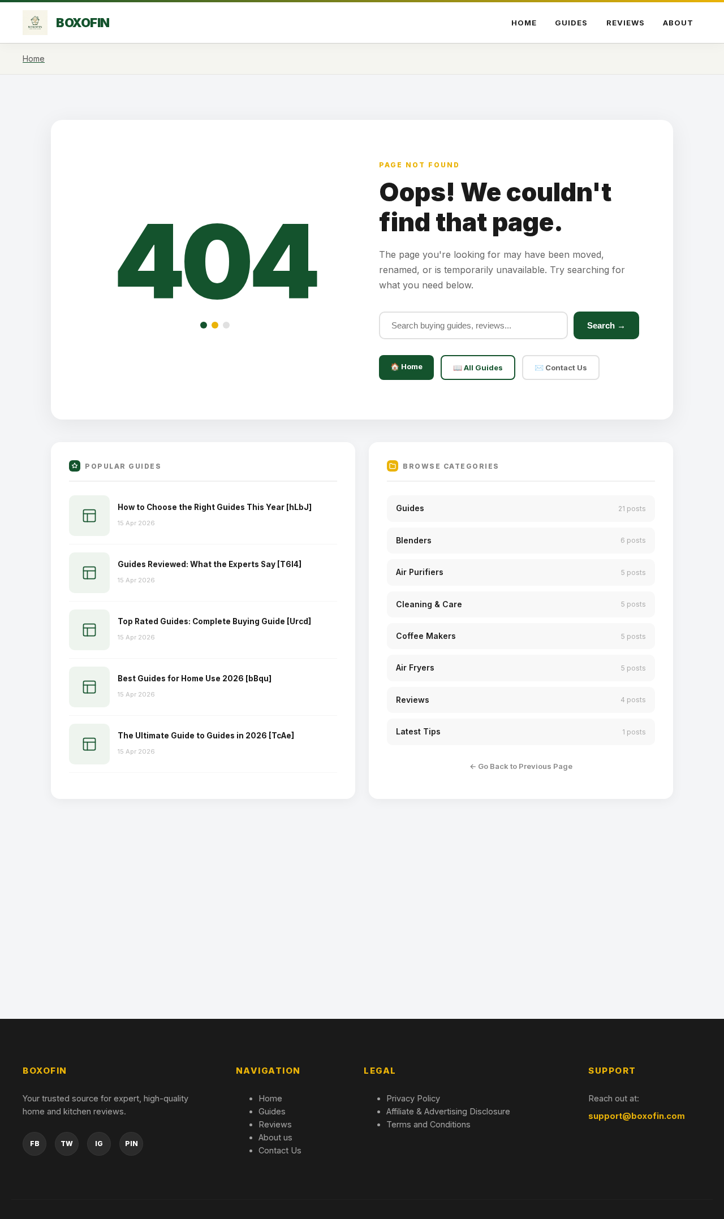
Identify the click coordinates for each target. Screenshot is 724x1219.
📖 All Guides (478, 367)
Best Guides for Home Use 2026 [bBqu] (195, 678)
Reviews (625, 22)
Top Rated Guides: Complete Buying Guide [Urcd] (214, 621)
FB (35, 1143)
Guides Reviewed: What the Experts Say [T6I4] (209, 564)
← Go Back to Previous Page (520, 766)
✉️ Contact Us (561, 367)
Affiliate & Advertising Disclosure (448, 1111)
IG (99, 1143)
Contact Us (279, 1150)
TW (67, 1143)
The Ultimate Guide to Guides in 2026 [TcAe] (206, 735)
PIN (131, 1143)
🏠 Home (406, 366)
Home (524, 22)
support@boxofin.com (636, 1116)
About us (275, 1137)
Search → (606, 325)
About (678, 22)
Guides (571, 22)
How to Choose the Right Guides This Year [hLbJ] (215, 507)
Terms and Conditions (428, 1124)
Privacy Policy (413, 1098)
